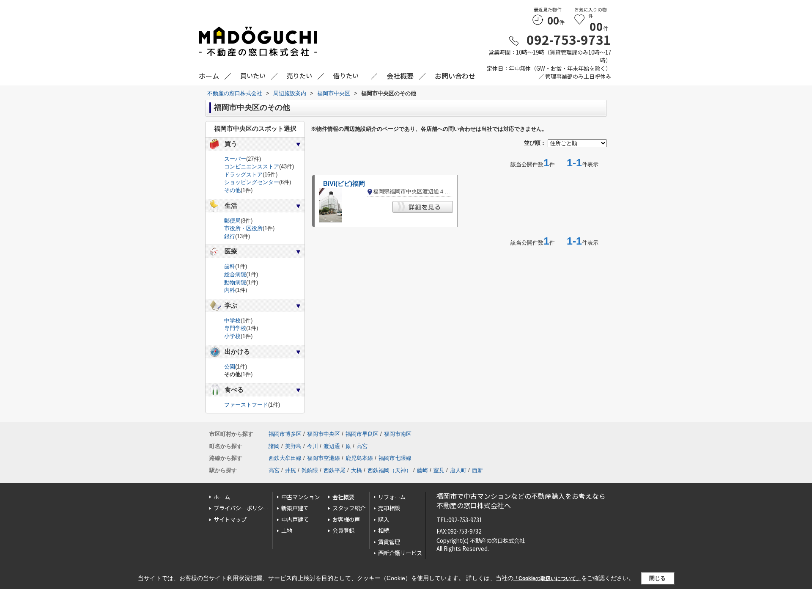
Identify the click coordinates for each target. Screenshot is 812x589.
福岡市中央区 (323, 434)
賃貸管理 (389, 542)
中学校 (232, 320)
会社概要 (343, 497)
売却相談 (389, 508)
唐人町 (458, 470)
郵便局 (232, 220)
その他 (232, 190)
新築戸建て (295, 508)
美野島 (293, 446)
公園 (229, 366)
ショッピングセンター (251, 182)
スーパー (235, 159)
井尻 (290, 470)
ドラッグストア (243, 174)
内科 (229, 290)
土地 (286, 530)
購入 (383, 519)
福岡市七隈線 (395, 458)
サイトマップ (230, 519)
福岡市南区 (397, 434)
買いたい (253, 75)
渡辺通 (332, 446)
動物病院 (235, 282)
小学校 (232, 336)
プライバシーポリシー (241, 508)
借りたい (346, 75)
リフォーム (392, 497)
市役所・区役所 (243, 228)
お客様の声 (346, 519)
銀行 (229, 236)
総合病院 (235, 274)
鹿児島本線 (359, 458)
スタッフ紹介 (348, 508)
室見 (438, 470)
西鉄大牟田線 (285, 458)
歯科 (229, 266)
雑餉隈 (310, 470)
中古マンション (300, 497)
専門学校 (235, 328)
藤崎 (422, 470)
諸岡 (274, 446)
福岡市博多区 (285, 434)
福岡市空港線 (323, 458)
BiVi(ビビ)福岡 (344, 183)
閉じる (657, 578)
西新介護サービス (400, 553)
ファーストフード (246, 405)
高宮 (362, 446)
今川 (312, 446)
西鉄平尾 (335, 470)
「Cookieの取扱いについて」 (547, 578)
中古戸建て (295, 519)
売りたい (299, 75)
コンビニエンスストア (251, 166)
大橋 (356, 470)
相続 (383, 530)
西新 (477, 470)
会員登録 (343, 530)
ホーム (222, 497)
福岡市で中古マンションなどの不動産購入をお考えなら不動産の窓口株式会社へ (521, 500)
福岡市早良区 (362, 434)
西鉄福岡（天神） (389, 470)
